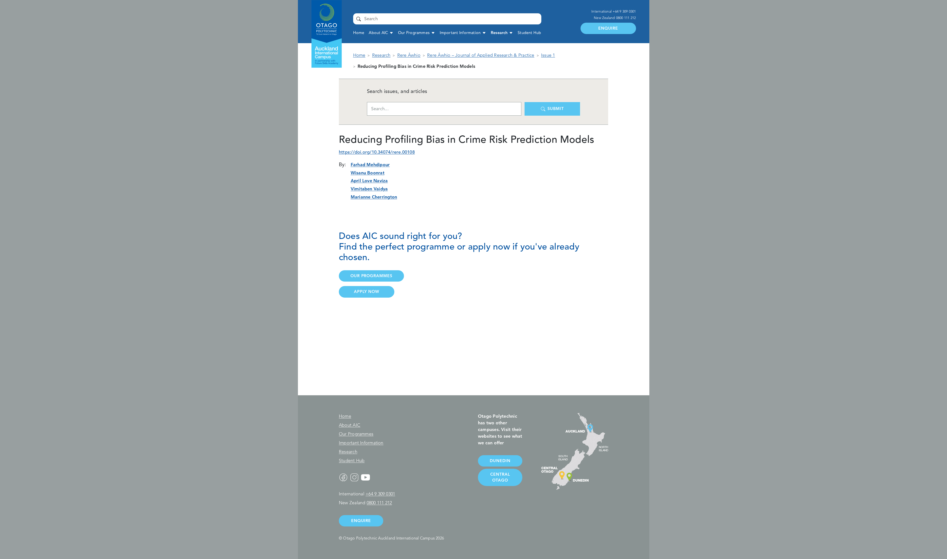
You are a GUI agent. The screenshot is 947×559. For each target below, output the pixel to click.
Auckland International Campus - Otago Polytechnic (324, 16)
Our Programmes (414, 32)
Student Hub (529, 32)
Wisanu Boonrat (367, 173)
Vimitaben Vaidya (369, 189)
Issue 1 (548, 55)
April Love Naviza (369, 180)
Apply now (366, 291)
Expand (391, 32)
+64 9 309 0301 (624, 11)
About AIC (378, 32)
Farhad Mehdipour (370, 164)
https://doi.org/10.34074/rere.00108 (377, 152)
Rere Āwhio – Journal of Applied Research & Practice (480, 55)
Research (499, 32)
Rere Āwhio (408, 55)
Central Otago (500, 477)
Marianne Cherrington (374, 197)
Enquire (608, 28)
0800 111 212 (626, 18)
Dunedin (500, 460)
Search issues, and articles (397, 91)
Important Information (460, 32)
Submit (358, 18)
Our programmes (371, 275)
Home (358, 32)
